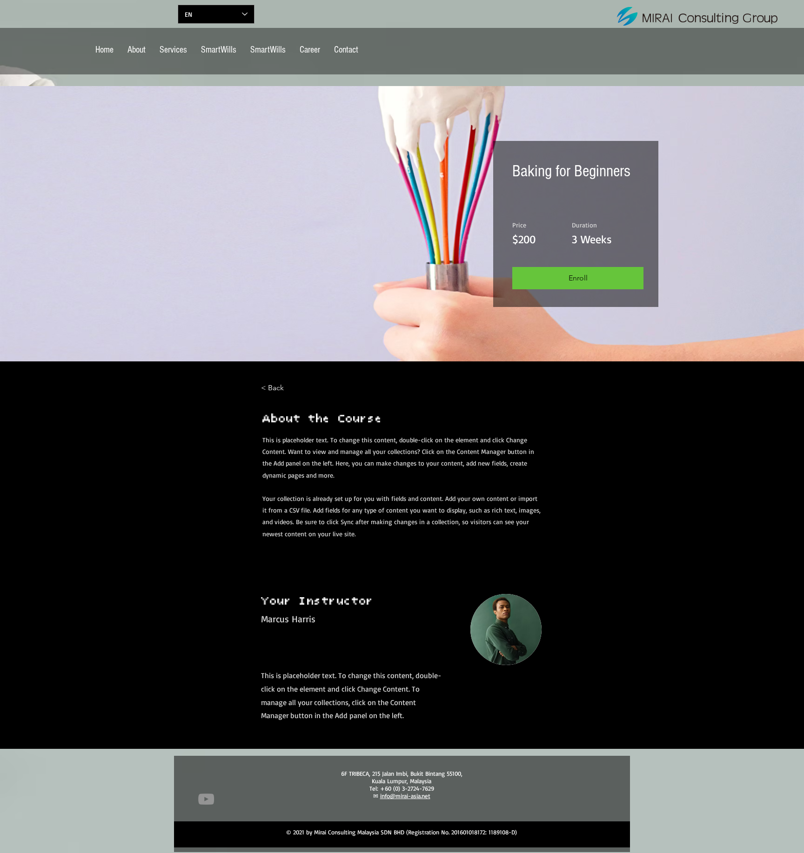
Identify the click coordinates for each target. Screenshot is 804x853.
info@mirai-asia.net (405, 796)
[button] (577, 278)
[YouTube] (206, 799)
